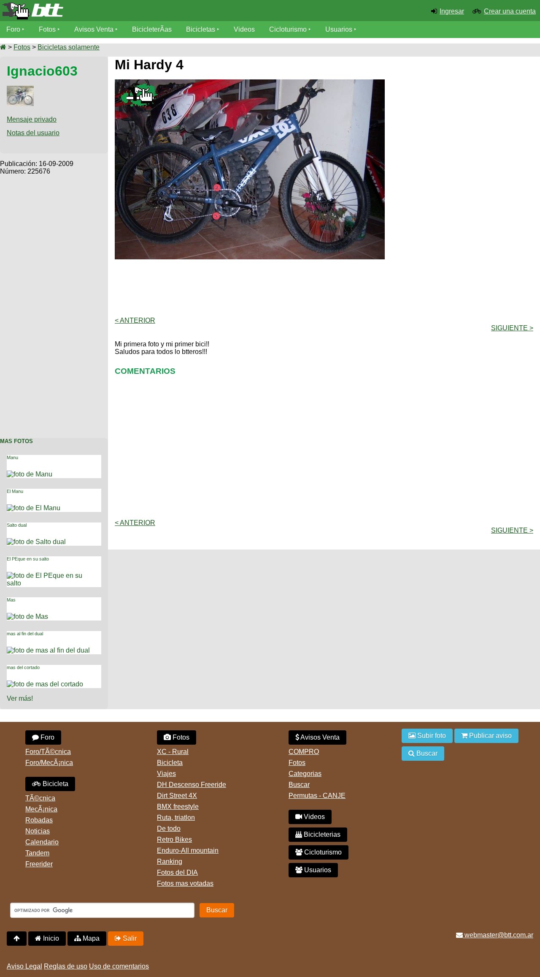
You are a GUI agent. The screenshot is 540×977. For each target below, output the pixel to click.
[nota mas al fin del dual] (53, 650)
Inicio (50, 938)
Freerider (39, 864)
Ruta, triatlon (176, 817)
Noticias (37, 831)
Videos (244, 29)
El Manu (15, 491)
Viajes (166, 773)
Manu (12, 457)
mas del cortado (23, 667)
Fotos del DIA (177, 872)
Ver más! (20, 698)
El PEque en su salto (28, 558)
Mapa (90, 938)
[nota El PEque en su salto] (54, 575)
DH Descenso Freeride (191, 784)
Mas (11, 599)
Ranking (169, 861)
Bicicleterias (321, 834)
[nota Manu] (34, 474)
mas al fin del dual (25, 633)
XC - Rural (173, 751)
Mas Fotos (16, 441)
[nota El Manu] (38, 508)
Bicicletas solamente (69, 47)
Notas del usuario (33, 132)
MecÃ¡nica (41, 809)
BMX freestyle (178, 806)
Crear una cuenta (510, 11)
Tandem (37, 853)
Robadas (39, 820)
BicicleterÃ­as (152, 29)
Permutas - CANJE (317, 795)
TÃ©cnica (40, 798)
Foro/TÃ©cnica (48, 751)
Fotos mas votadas (185, 883)
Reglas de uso (65, 966)
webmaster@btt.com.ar (498, 935)
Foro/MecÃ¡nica (49, 762)
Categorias (305, 773)
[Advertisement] (54, 302)
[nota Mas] (32, 616)
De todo (169, 828)
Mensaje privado (32, 119)
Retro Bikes (174, 839)
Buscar (299, 784)
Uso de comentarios (119, 966)
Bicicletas (201, 29)
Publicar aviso (489, 735)
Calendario (42, 842)
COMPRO (304, 751)
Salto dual (17, 525)
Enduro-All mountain (188, 850)
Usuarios (338, 29)
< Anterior (135, 320)
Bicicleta (54, 783)
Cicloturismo (288, 29)
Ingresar (452, 11)
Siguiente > (512, 328)
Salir (129, 938)
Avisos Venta (93, 29)
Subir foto (431, 735)
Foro (13, 29)
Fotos (47, 29)
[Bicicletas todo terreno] (90, 11)
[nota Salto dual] (41, 541)
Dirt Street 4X (177, 795)
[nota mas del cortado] (50, 684)
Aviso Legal (24, 966)
